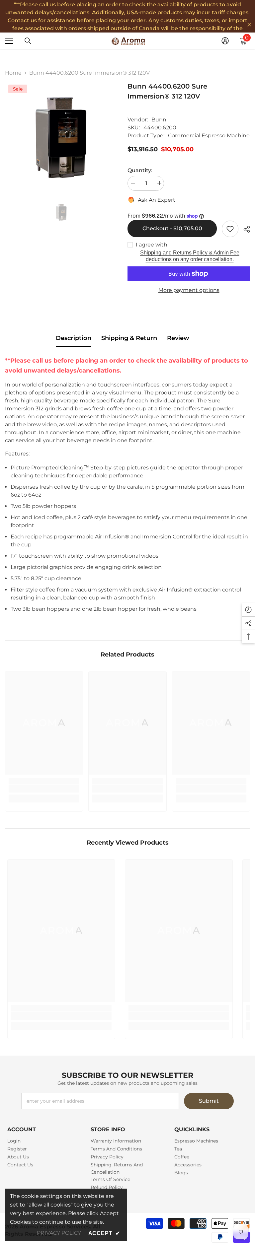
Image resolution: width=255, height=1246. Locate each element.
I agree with (151, 245)
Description (73, 338)
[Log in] (225, 40)
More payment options (188, 290)
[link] (44, 789)
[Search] (28, 41)
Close (249, 24)
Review (178, 338)
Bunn (158, 119)
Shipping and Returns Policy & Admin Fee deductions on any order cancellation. (189, 256)
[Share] (244, 229)
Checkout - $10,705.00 (172, 228)
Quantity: (140, 170)
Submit (209, 1101)
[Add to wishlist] (230, 229)
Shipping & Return (129, 338)
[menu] (9, 41)
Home (13, 73)
